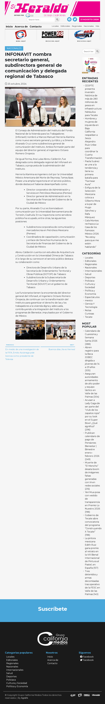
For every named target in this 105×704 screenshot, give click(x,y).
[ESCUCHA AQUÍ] (52, 34)
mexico (89, 300)
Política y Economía (17, 686)
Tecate (88, 317)
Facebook (88, 656)
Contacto (36, 26)
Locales (55, 26)
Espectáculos (92, 297)
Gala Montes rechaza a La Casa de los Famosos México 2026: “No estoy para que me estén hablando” (92, 233)
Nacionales (89, 26)
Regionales (77, 26)
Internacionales (93, 271)
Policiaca (89, 280)
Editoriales (65, 26)
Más (97, 26)
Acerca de (21, 26)
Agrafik (24, 698)
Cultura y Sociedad (16, 683)
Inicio (9, 26)
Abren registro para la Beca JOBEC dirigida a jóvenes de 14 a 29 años (92, 357)
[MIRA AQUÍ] (21, 34)
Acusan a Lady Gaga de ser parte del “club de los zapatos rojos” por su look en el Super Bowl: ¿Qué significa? (92, 413)
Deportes (90, 277)
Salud (88, 274)
